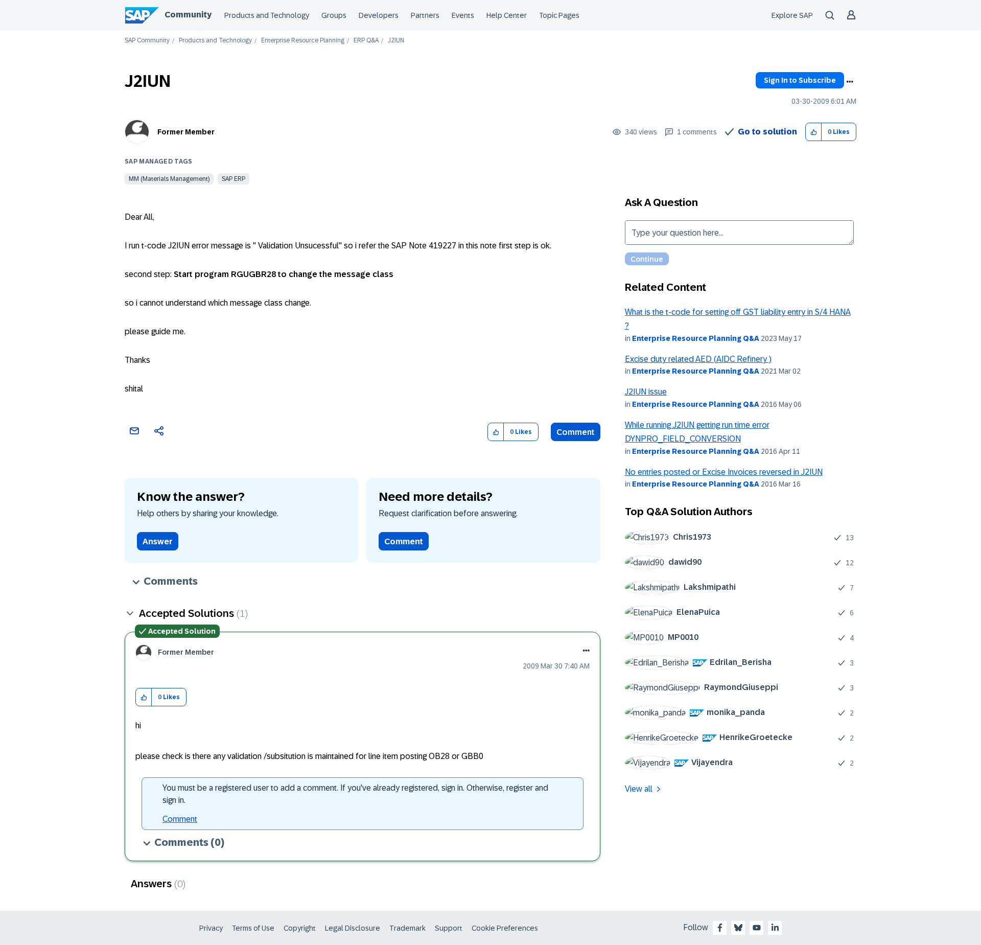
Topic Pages (559, 15)
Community (188, 14)
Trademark (407, 928)
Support (448, 928)
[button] (814, 132)
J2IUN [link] (396, 40)
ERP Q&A (366, 40)
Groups (333, 15)
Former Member (186, 132)
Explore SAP (792, 15)
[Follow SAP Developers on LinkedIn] (775, 928)
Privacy (211, 928)
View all (638, 789)
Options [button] (850, 82)
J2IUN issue (646, 391)
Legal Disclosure (352, 928)
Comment (575, 432)
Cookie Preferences (505, 928)
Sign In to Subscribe (800, 80)
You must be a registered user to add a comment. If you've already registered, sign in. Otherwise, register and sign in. (355, 793)
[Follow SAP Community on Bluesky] (738, 928)
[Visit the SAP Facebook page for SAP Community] (720, 928)
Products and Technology (266, 15)
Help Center (506, 15)
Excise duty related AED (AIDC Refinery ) (698, 359)
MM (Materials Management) (169, 178)
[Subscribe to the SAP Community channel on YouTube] (757, 928)
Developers (379, 15)
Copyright (300, 928)
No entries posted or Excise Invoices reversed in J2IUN (724, 472)
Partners (425, 15)
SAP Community (147, 40)
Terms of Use (253, 928)
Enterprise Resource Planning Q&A (695, 338)
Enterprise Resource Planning (302, 40)
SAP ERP (233, 178)
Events (463, 15)
